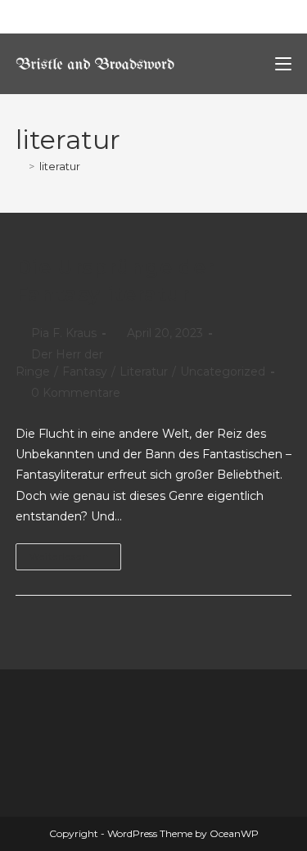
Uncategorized (222, 371)
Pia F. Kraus (64, 333)
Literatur (144, 371)
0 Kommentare (75, 392)
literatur (59, 166)
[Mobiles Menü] (283, 63)
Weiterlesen (75, 552)
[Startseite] (20, 166)
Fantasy (84, 371)
